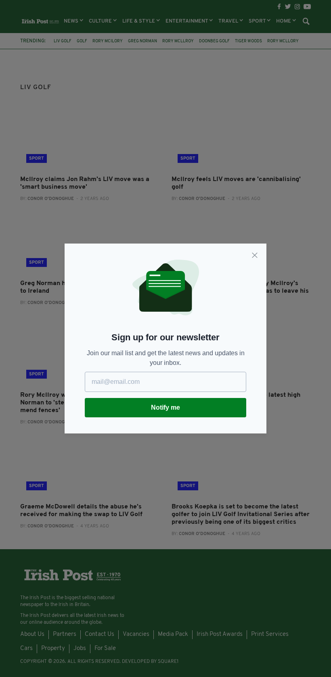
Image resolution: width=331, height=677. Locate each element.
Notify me (165, 407)
